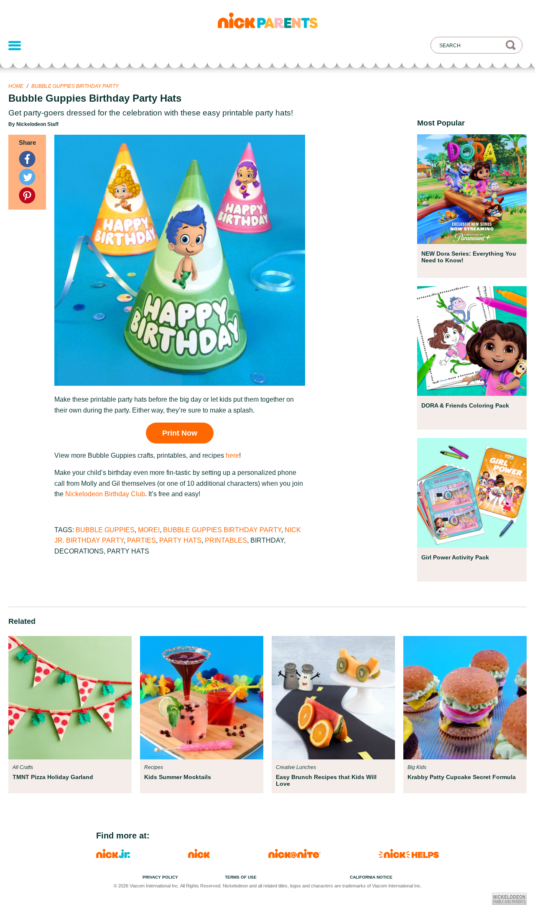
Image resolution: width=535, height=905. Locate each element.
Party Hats (180, 540)
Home (15, 86)
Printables (226, 540)
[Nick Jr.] (113, 855)
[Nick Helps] (409, 855)
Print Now (179, 433)
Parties (141, 540)
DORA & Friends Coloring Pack (465, 405)
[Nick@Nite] (294, 855)
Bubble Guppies (105, 529)
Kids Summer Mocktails (177, 777)
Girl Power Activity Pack (455, 557)
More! (149, 529)
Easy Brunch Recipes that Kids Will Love (326, 780)
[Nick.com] (199, 855)
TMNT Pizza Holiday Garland (53, 777)
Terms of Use (241, 877)
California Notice (371, 877)
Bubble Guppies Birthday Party (75, 86)
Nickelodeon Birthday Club (105, 493)
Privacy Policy (160, 877)
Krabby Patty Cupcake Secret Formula (462, 777)
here (232, 455)
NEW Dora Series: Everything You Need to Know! (468, 257)
